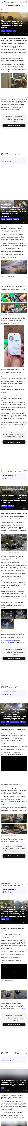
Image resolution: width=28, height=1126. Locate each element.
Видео (10, 10)
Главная (3, 10)
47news (3, 580)
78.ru (7, 607)
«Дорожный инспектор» (12, 525)
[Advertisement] (14, 139)
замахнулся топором (6, 640)
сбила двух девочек (17, 1005)
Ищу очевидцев (15, 721)
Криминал (17, 5)
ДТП (2, 5)
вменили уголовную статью (8, 642)
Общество (11, 5)
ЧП (6, 5)
